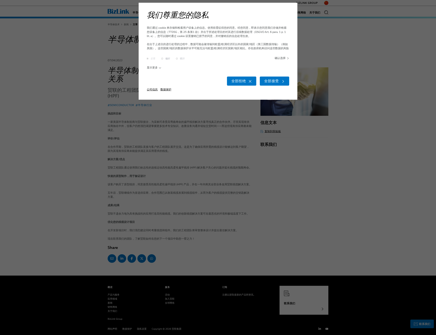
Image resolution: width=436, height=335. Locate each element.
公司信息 (152, 89)
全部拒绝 (238, 81)
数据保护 (165, 89)
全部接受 (271, 81)
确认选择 (280, 58)
